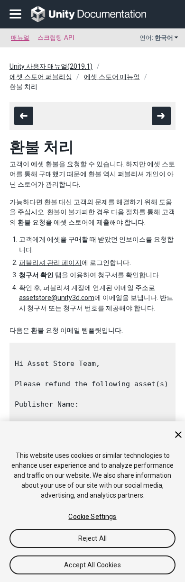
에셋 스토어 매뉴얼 (112, 77)
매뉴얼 (20, 37)
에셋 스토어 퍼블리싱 (40, 77)
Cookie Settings (92, 516)
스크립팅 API (55, 37)
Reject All (92, 538)
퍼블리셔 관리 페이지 (50, 262)
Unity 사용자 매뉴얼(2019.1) (50, 66)
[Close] (178, 434)
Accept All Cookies (92, 565)
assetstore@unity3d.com (56, 297)
